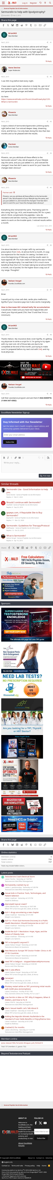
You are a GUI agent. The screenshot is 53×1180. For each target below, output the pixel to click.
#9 (51, 394)
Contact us (6, 1165)
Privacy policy (30, 1165)
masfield (9, 505)
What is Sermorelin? (16, 535)
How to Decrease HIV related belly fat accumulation (25, 307)
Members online (9, 1038)
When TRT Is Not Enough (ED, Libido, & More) (21, 909)
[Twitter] (40, 1124)
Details (21, 1174)
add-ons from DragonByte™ (30, 1172)
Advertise (48, 1158)
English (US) (7, 1162)
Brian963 (6, 15)
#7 (51, 290)
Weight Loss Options (12, 917)
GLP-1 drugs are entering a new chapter (22, 912)
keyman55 (10, 518)
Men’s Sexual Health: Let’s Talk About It (21, 1008)
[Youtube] (45, 1124)
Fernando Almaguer (23, 1043)
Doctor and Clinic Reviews (14, 966)
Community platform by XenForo (21, 1170)
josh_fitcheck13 (37, 1043)
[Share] (47, 42)
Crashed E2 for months (14, 1027)
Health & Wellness (11, 900)
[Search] (50, 3)
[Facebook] (35, 1124)
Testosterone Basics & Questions (17, 947)
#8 (51, 335)
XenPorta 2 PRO (7, 1178)
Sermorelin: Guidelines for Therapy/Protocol (27, 525)
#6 (51, 245)
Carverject (9, 978)
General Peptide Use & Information (28, 495)
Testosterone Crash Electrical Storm (20, 876)
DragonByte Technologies (10, 1174)
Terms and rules (17, 1165)
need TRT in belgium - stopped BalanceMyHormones (27, 961)
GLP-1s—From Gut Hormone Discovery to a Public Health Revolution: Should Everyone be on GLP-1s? (26, 921)
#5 (51, 188)
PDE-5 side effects (12, 970)
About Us (31, 1158)
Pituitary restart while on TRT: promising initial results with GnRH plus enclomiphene (28, 987)
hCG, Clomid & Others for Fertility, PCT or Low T (22, 994)
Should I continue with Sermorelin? (23, 502)
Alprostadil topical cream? (16, 904)
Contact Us (40, 1158)
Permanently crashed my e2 (17, 885)
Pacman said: (7, 192)
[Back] (40, 3)
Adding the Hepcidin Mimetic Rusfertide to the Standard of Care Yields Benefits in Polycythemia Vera (27, 1017)
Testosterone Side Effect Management (19, 881)
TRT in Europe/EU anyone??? (17, 942)
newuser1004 (10, 1043)
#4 (51, 153)
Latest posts (7, 872)
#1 (51, 42)
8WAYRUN (28, 1178)
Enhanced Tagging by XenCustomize (14, 1176)
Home (44, 1165)
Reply (50, 61)
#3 (51, 121)
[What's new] (45, 3)
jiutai (3, 1043)
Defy (18, 252)
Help (38, 1165)
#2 (51, 77)
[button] (4, 458)
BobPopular (10, 528)
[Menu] (3, 3)
